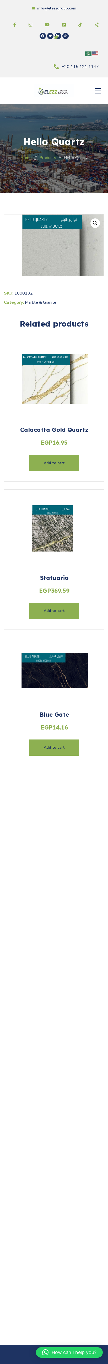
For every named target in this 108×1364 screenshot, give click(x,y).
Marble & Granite (40, 302)
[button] (95, 223)
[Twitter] (50, 36)
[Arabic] (88, 53)
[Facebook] (43, 36)
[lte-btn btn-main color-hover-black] (54, 463)
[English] (95, 53)
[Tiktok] (65, 36)
